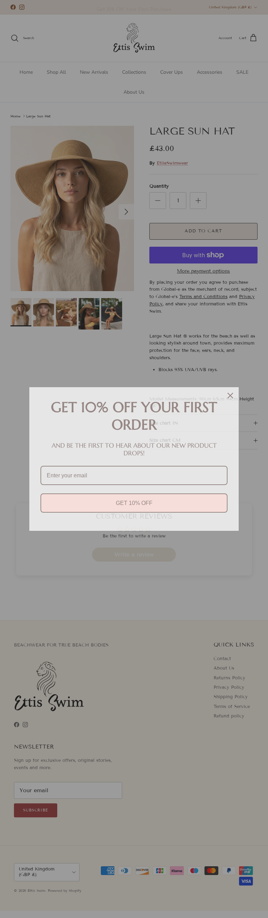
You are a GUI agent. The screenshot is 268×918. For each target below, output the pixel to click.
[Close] (230, 395)
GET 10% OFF (134, 503)
